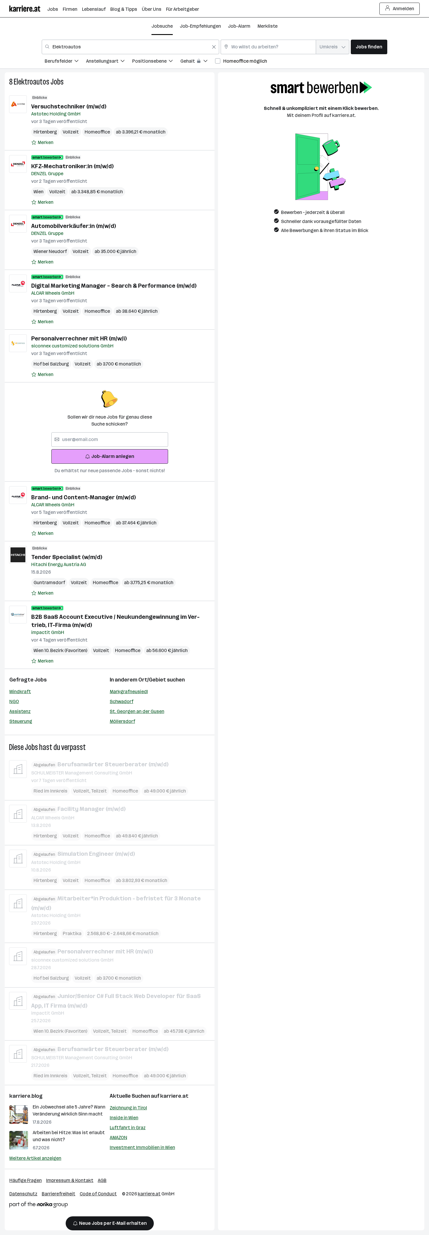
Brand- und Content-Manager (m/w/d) (83, 497)
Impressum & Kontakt (69, 1180)
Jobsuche (162, 26)
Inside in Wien (124, 1117)
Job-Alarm (239, 26)
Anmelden (403, 8)
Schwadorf (121, 701)
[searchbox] (109, 439)
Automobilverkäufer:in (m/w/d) (73, 225)
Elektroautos (31, 82)
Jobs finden (369, 47)
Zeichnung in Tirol (128, 1108)
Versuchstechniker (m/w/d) (68, 106)
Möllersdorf (122, 721)
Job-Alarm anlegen (112, 456)
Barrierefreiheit (58, 1194)
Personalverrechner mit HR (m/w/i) (79, 338)
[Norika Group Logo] (38, 1206)
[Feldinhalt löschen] (214, 47)
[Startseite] (28, 8)
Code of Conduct (98, 1194)
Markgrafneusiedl (129, 691)
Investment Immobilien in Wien (142, 1147)
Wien (38, 191)
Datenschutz (23, 1194)
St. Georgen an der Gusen (137, 711)
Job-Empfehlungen (200, 26)
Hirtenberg (45, 132)
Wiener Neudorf (50, 251)
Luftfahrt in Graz (128, 1127)
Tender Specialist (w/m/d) (66, 557)
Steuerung (20, 721)
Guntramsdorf (49, 582)
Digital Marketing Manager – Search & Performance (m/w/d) (113, 285)
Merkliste (267, 26)
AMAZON (118, 1137)
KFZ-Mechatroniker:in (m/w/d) (72, 166)
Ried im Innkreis (50, 791)
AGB (102, 1180)
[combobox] (130, 47)
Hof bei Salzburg (51, 364)
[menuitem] (65, 61)
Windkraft (20, 691)
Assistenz (20, 711)
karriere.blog (26, 1096)
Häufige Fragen (25, 1180)
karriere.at (174, 1096)
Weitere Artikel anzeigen (35, 1158)
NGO (14, 701)
